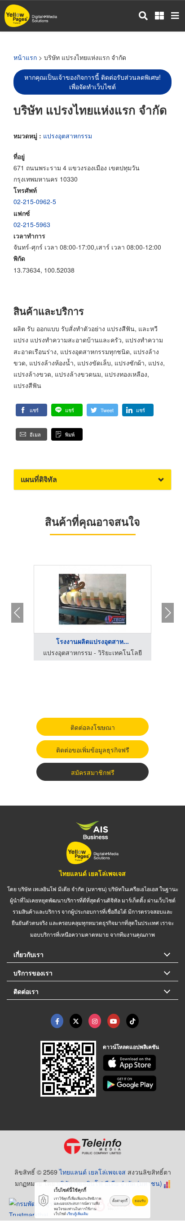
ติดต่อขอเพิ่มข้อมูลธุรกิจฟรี (92, 749)
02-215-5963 (31, 224)
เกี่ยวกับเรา (28, 954)
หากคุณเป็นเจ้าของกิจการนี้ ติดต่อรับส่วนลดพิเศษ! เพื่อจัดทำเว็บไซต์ (92, 82)
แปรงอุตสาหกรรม (67, 135)
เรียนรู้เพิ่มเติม (77, 1213)
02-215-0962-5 (34, 201)
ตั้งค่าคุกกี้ (120, 1200)
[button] (31, 410)
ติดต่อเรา (26, 991)
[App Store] (141, 1063)
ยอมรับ (140, 1200)
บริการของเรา (33, 972)
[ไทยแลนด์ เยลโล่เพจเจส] (76, 1021)
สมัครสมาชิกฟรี (93, 772)
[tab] (92, 479)
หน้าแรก (25, 57)
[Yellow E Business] (57, 1021)
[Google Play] (141, 1083)
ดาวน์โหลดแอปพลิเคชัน (131, 1047)
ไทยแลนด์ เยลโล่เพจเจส (92, 873)
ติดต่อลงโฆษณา (92, 727)
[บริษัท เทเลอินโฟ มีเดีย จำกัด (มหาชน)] (92, 1146)
